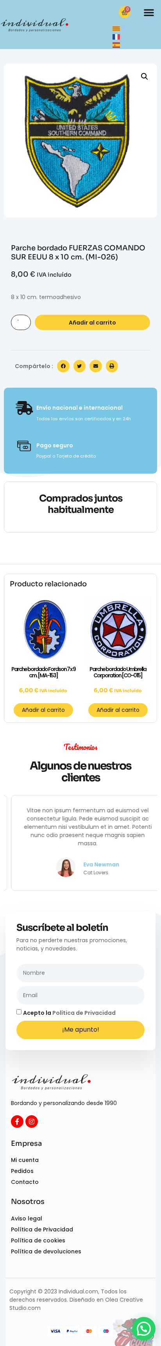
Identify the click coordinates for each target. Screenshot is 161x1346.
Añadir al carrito (92, 322)
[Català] (117, 28)
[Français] (117, 36)
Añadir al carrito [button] (43, 710)
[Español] (117, 45)
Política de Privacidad (84, 1013)
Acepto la (69, 1013)
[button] (149, 12)
